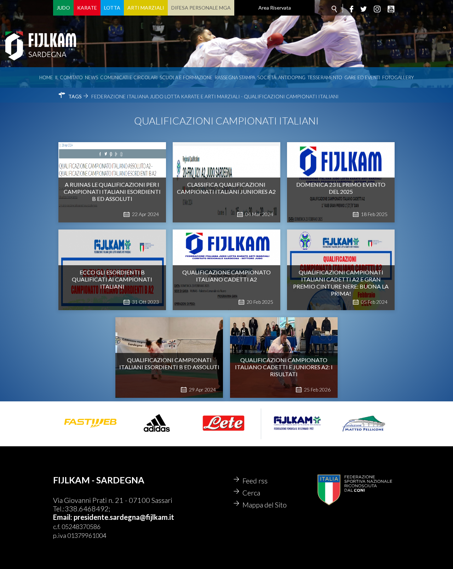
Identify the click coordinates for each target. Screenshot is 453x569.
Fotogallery (398, 77)
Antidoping (291, 77)
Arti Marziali (145, 8)
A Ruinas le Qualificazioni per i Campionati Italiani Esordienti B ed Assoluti (112, 191)
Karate (87, 8)
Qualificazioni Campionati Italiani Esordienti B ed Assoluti (169, 363)
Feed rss (255, 480)
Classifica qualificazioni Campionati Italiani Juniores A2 (226, 188)
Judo (63, 8)
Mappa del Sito (264, 504)
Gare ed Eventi (362, 77)
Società (266, 77)
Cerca (251, 492)
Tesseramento (325, 77)
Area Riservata (274, 8)
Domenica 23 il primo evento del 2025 (340, 188)
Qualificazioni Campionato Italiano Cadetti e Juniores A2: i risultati (284, 366)
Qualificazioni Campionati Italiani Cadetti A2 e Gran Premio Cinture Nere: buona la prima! (341, 283)
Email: (63, 517)
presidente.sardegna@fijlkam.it (124, 517)
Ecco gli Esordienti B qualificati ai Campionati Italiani (112, 279)
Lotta (112, 8)
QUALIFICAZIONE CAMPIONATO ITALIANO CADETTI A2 (226, 276)
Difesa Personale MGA (201, 8)
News (91, 77)
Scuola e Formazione (186, 77)
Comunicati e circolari (128, 77)
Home (46, 77)
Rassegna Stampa (235, 77)
